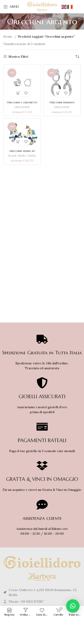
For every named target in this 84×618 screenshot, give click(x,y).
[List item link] (42, 601)
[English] (64, 7)
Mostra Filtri (18, 57)
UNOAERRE (22, 107)
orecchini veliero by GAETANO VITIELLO (22, 152)
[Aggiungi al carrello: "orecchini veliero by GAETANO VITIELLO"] (18, 142)
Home (8, 37)
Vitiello (21, 155)
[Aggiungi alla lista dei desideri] (26, 93)
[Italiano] (70, 7)
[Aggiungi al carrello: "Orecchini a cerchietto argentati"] (18, 93)
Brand (12, 155)
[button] (73, 606)
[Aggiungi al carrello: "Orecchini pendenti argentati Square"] (58, 93)
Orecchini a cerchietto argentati (22, 104)
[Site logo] (42, 6)
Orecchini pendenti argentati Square (61, 104)
